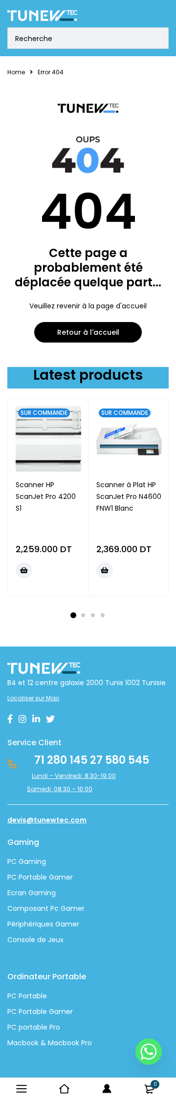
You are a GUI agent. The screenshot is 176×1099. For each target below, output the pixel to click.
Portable (32, 1011)
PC (12, 1011)
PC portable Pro (33, 1027)
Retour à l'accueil (88, 332)
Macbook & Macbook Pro (49, 1043)
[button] (24, 570)
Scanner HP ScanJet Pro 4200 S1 (46, 496)
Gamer (60, 1011)
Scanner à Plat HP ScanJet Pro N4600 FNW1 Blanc (128, 496)
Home (16, 72)
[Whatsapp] (148, 1051)
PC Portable (27, 996)
